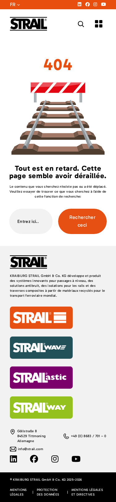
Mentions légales (18, 492)
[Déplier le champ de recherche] (81, 24)
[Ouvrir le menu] (98, 23)
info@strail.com (30, 449)
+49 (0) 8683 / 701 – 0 (88, 436)
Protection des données (48, 492)
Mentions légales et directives (87, 492)
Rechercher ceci (82, 221)
